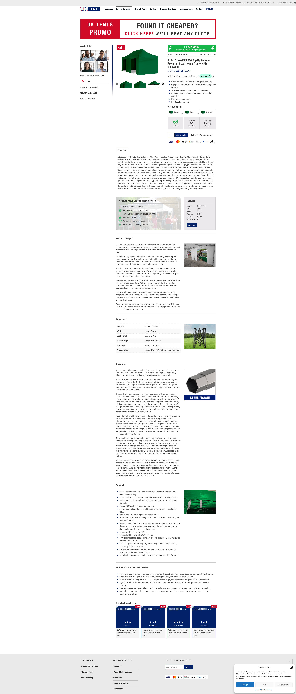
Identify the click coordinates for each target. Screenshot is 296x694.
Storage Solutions (168, 9)
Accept (245, 685)
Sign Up (188, 667)
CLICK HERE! (139, 33)
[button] (291, 667)
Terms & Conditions (90, 666)
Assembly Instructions (123, 672)
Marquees (109, 9)
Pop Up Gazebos (123, 9)
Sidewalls (209, 112)
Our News (118, 678)
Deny (264, 685)
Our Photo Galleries (122, 683)
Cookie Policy (259, 690)
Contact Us (118, 689)
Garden (153, 9)
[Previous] (117, 84)
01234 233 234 (88, 92)
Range (192, 112)
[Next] (163, 84)
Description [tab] (122, 150)
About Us (117, 666)
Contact (199, 9)
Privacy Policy (268, 690)
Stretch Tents (141, 9)
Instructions (191, 225)
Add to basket (181, 135)
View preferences (284, 685)
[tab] (83, 81)
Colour (176, 112)
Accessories (185, 9)
